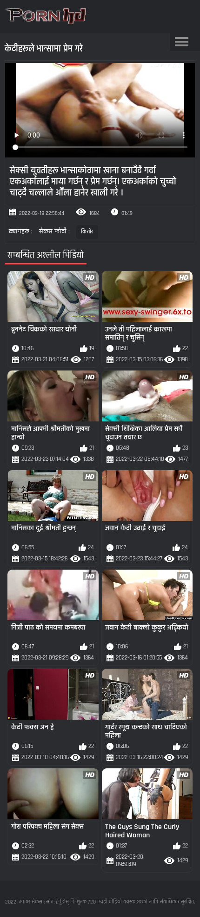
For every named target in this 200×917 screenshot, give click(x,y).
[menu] (182, 42)
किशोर (87, 231)
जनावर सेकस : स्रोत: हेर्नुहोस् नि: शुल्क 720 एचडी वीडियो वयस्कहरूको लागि (88, 901)
